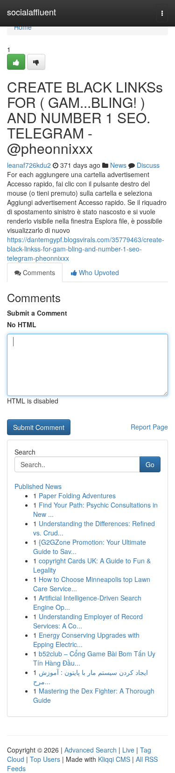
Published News (38, 486)
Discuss (148, 165)
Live (128, 749)
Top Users (45, 759)
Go (150, 464)
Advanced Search (90, 749)
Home (23, 27)
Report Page (149, 426)
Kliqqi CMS (114, 759)
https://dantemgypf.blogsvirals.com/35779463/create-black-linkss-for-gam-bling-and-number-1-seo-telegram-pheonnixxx (85, 249)
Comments (38, 272)
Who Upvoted (98, 272)
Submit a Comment (37, 312)
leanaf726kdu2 (29, 165)
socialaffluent (31, 12)
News (118, 165)
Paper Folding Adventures (77, 495)
